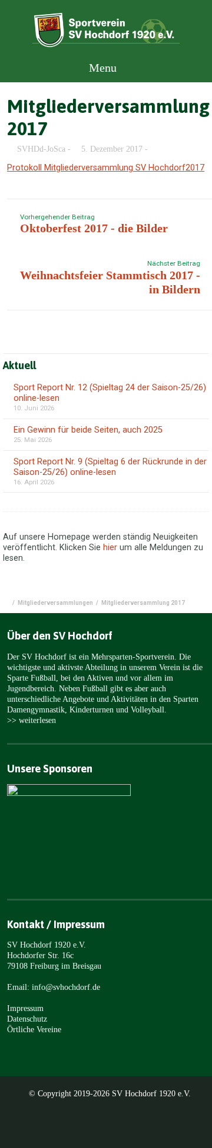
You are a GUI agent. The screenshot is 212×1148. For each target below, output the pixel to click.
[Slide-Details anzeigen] (69, 821)
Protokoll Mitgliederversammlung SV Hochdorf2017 (105, 168)
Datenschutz (27, 1018)
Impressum (25, 1008)
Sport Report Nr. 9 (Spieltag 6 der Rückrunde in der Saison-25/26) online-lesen (110, 467)
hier (110, 548)
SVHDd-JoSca (41, 149)
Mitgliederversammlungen (55, 603)
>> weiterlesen (31, 720)
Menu (101, 67)
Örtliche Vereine (34, 1029)
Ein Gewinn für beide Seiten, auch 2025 (88, 430)
